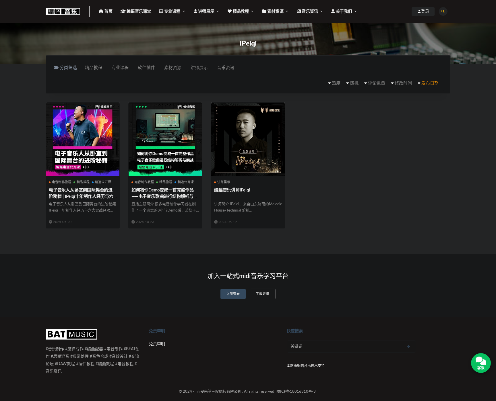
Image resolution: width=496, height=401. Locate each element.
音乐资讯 (225, 68)
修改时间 (403, 83)
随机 (354, 83)
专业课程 (120, 68)
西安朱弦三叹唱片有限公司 (219, 392)
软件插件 (146, 68)
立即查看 (233, 294)
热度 (336, 83)
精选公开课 (103, 182)
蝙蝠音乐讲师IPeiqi (232, 190)
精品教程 (93, 68)
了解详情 (263, 294)
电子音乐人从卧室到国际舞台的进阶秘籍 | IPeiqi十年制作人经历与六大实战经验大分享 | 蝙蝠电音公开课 (82, 196)
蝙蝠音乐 (304, 365)
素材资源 (172, 68)
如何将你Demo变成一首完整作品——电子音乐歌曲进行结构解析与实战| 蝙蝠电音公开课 (164, 196)
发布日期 (430, 83)
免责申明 (157, 344)
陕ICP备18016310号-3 (296, 392)
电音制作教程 (61, 182)
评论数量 (376, 83)
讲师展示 (199, 68)
